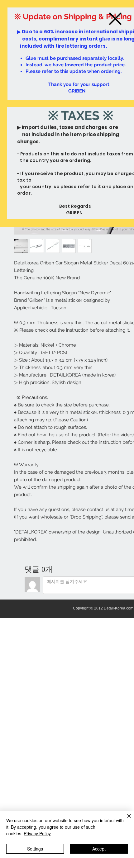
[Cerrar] (125, 819)
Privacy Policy (37, 833)
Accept (99, 849)
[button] (115, 18)
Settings (35, 849)
